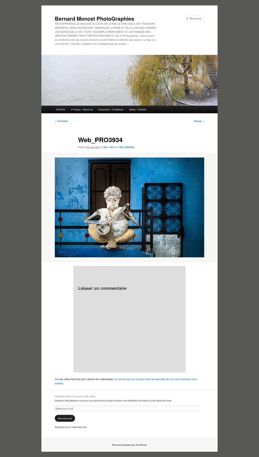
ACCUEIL (61, 109)
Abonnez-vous (65, 418)
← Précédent (61, 121)
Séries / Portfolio (137, 109)
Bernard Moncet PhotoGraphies (94, 18)
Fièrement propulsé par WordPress (129, 444)
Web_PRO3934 (126, 147)
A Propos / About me (82, 109)
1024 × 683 (108, 147)
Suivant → (199, 121)
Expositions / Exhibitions (111, 109)
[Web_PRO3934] (129, 207)
